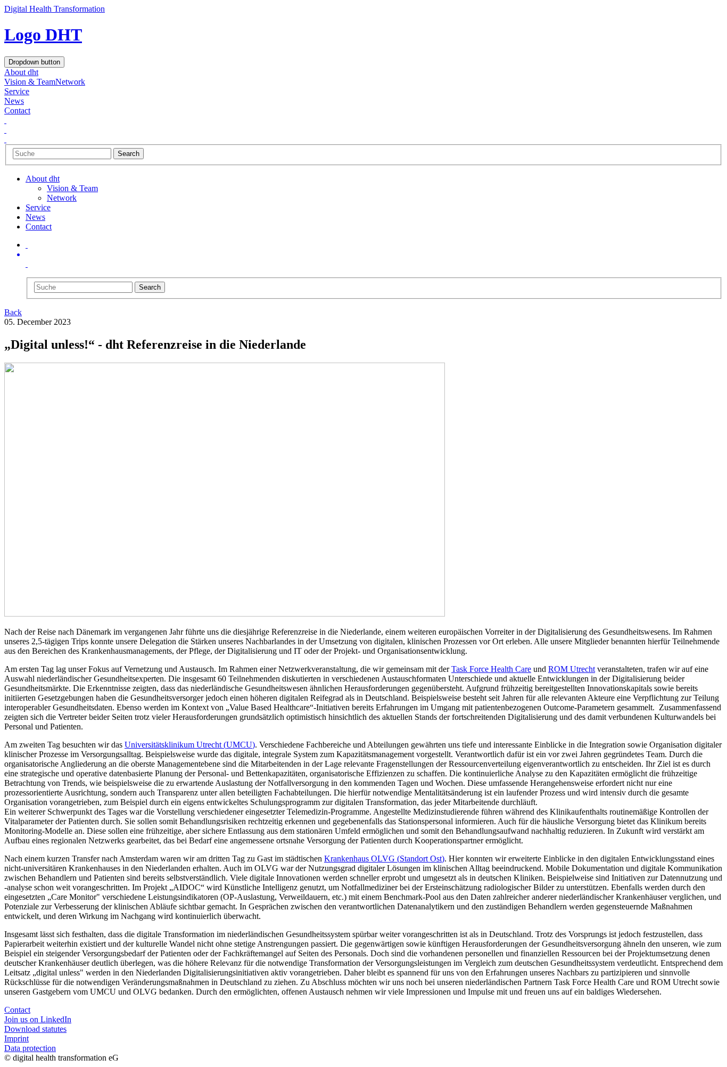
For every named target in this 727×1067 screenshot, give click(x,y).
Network (70, 81)
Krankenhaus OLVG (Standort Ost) (384, 858)
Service (16, 91)
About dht (21, 72)
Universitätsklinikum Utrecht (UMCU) (190, 744)
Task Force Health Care (491, 669)
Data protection (30, 1048)
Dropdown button (34, 62)
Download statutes (35, 1028)
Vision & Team (29, 81)
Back (13, 312)
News (14, 100)
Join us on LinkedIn (37, 1019)
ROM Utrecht (571, 669)
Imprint (16, 1038)
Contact (17, 110)
